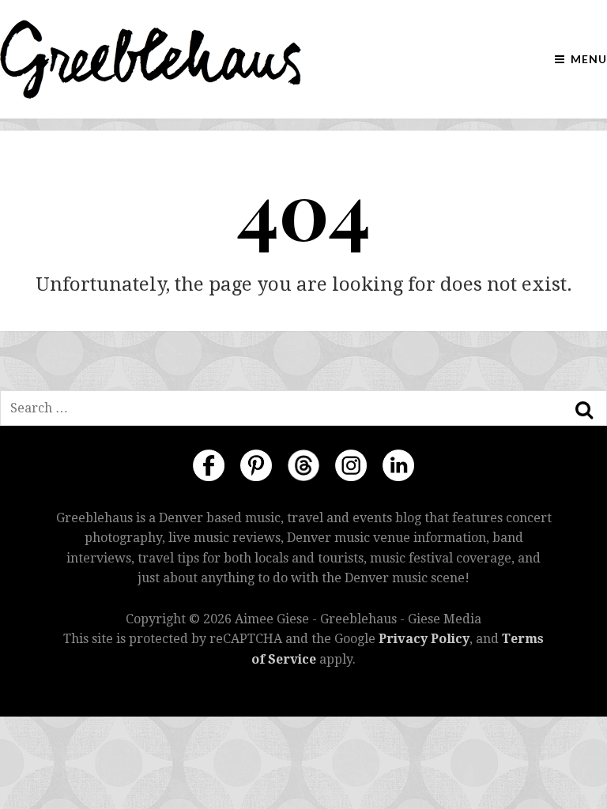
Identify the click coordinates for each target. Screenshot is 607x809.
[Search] (584, 410)
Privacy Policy (424, 638)
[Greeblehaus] (150, 59)
